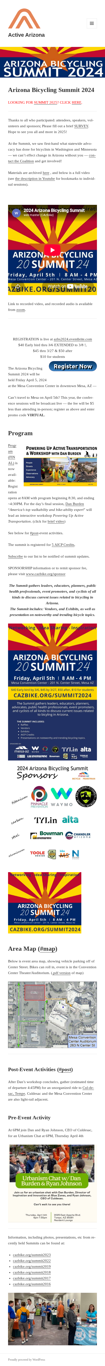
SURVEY (81, 126)
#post (34, 533)
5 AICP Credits (63, 545)
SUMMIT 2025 (45, 102)
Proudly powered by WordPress (26, 1359)
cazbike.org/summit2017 (32, 1278)
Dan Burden (74, 504)
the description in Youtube (35, 179)
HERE (76, 102)
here (46, 173)
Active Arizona (26, 35)
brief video (56, 521)
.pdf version (61, 973)
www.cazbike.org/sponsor (45, 574)
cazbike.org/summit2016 (32, 1284)
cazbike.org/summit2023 (32, 1255)
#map (47, 948)
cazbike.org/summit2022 (32, 1261)
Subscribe (15, 556)
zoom (20, 310)
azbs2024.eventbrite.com (73, 339)
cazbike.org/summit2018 (32, 1272)
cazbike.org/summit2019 (32, 1266)
